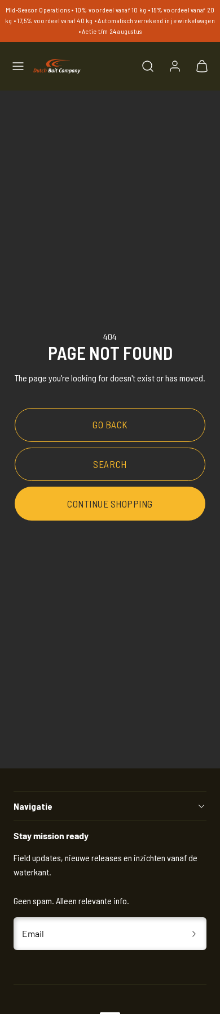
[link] (174, 66)
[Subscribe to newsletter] (194, 933)
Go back (110, 424)
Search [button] (109, 464)
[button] (18, 66)
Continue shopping (110, 503)
